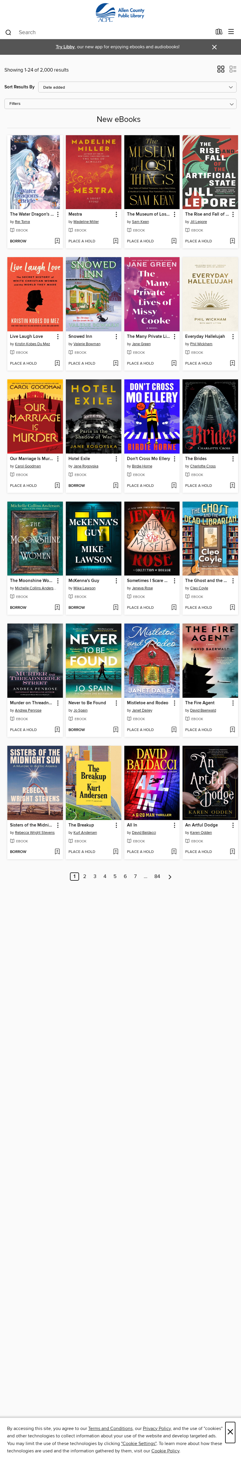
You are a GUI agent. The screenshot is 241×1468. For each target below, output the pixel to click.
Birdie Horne (142, 466)
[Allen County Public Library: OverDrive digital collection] (120, 12)
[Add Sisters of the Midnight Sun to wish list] (57, 852)
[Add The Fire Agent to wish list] (232, 730)
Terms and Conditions (110, 1428)
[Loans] (219, 33)
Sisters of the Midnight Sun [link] (32, 825)
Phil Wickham (201, 344)
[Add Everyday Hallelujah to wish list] (232, 364)
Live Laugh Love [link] (26, 336)
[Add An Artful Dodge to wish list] (232, 852)
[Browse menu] (231, 32)
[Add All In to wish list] (174, 852)
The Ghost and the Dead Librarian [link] (207, 580)
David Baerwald (203, 710)
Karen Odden (201, 832)
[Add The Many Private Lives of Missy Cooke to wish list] (174, 364)
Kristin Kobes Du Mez (32, 344)
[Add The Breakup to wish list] (115, 852)
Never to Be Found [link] (87, 703)
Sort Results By (19, 87)
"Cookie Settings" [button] (138, 1443)
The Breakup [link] (81, 825)
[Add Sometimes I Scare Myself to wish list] (174, 608)
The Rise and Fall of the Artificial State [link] (207, 214)
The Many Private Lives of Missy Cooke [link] (149, 336)
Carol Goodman (28, 466)
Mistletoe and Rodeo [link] (147, 703)
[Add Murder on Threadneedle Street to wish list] (57, 730)
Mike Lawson (84, 588)
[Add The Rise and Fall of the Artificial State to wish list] (232, 241)
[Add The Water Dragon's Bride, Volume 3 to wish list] (57, 241)
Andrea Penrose (28, 710)
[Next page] (170, 876)
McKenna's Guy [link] (83, 580)
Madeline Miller (86, 221)
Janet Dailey (142, 710)
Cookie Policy (165, 1451)
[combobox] (108, 32)
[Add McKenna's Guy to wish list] (115, 608)
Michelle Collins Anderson (36, 588)
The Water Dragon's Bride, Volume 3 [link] (32, 214)
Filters (15, 103)
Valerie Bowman (87, 344)
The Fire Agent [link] (200, 703)
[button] (221, 71)
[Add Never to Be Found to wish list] (115, 730)
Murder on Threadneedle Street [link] (32, 703)
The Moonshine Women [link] (32, 580)
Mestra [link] (75, 214)
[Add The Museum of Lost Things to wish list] (174, 241)
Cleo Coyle (199, 588)
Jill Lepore (198, 221)
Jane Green (141, 344)
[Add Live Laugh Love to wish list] (57, 364)
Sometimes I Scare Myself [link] (149, 580)
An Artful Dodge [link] (201, 825)
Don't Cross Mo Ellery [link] (148, 459)
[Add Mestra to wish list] (115, 241)
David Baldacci (144, 832)
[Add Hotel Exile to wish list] (115, 486)
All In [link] (132, 825)
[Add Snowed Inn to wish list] (115, 364)
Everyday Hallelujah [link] (205, 336)
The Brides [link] (196, 459)
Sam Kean (140, 221)
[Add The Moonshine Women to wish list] (57, 608)
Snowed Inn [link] (80, 336)
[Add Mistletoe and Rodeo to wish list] (174, 730)
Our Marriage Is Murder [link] (32, 459)
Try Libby (65, 47)
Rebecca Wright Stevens (35, 832)
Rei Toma (22, 221)
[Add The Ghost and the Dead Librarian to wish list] (232, 608)
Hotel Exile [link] (79, 459)
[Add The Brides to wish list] (232, 486)
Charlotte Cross (203, 466)
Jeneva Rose (142, 588)
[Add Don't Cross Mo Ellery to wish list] (174, 486)
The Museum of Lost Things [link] (149, 214)
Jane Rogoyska (85, 466)
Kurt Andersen (85, 832)
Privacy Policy (157, 1428)
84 (157, 876)
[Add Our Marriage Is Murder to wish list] (57, 486)
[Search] (8, 32)
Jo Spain (80, 710)
